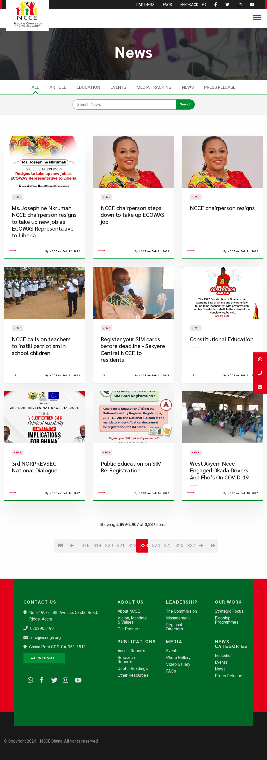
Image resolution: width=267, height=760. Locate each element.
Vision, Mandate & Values (132, 620)
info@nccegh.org (45, 637)
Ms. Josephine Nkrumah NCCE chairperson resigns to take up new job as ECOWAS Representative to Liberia (44, 221)
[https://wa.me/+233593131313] (28, 679)
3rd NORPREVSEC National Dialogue (34, 467)
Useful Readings (133, 669)
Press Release (219, 87)
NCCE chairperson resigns (222, 207)
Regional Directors (174, 627)
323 (144, 545)
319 (97, 545)
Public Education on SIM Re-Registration (131, 467)
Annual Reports (131, 651)
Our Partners (129, 629)
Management (178, 618)
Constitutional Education (221, 339)
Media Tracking (154, 87)
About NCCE (129, 611)
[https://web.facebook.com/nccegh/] (40, 679)
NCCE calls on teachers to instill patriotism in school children (41, 345)
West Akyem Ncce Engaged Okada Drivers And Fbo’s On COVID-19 (219, 470)
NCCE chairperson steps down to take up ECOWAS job (132, 214)
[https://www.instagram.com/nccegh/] (64, 679)
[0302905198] (260, 373)
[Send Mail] (260, 387)
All (35, 87)
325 (167, 545)
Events (118, 87)
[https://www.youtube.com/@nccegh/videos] (75, 679)
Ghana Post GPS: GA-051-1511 (57, 646)
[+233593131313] (260, 359)
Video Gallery (178, 664)
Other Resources (133, 675)
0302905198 (42, 628)
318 (85, 545)
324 (156, 545)
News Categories (231, 643)
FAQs (171, 671)
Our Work (228, 601)
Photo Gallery (178, 658)
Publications (136, 641)
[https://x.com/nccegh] (52, 679)
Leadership (182, 601)
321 (120, 545)
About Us (131, 601)
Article (58, 87)
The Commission (181, 611)
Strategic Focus (229, 611)
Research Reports (126, 660)
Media (174, 641)
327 (191, 545)
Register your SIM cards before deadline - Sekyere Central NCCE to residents (133, 349)
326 (179, 545)
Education (88, 87)
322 (132, 545)
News (188, 87)
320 (109, 545)
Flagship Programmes (227, 620)
